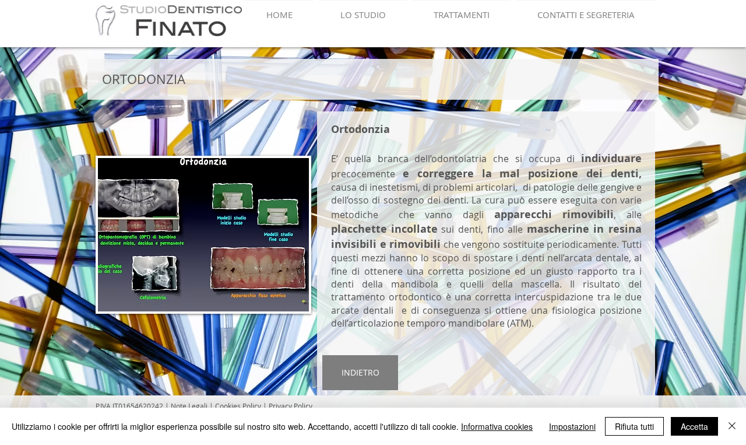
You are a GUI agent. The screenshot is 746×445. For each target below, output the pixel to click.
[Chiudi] (732, 426)
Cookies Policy (238, 406)
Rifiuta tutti (634, 426)
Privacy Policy (290, 406)
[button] (203, 235)
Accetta (694, 426)
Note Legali (190, 406)
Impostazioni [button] (572, 426)
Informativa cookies (497, 426)
